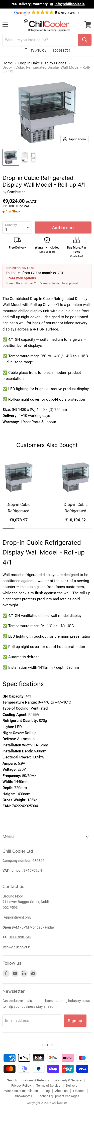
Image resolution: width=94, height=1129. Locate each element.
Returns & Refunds (36, 1080)
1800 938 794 (60, 50)
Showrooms (23, 1096)
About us (61, 1091)
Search (12, 1080)
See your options (22, 278)
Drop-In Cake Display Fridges (42, 63)
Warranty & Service (68, 1080)
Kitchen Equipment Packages (58, 1096)
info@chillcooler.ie (70, 4)
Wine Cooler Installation (21, 1091)
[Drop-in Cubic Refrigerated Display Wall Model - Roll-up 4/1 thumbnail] (11, 157)
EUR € (45, 1045)
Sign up (75, 1020)
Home (8, 63)
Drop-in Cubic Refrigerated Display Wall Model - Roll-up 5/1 (75, 508)
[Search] (84, 40)
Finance (78, 1091)
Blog (46, 1091)
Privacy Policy (21, 1085)
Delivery (71, 1085)
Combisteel (17, 192)
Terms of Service (48, 1085)
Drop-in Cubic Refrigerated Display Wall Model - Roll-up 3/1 (18, 508)
